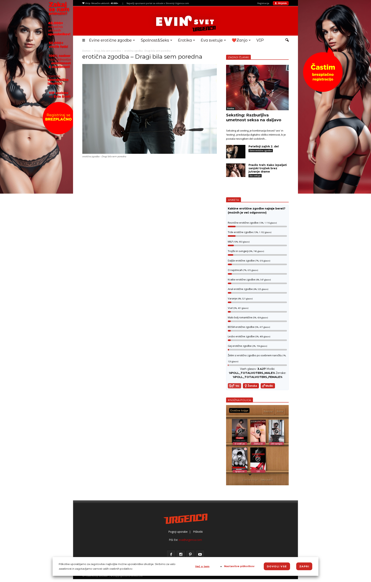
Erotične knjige (250, 480)
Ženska (252, 385)
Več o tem (202, 566)
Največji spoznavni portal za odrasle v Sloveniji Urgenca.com (158, 3)
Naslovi (268, 411)
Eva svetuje (212, 40)
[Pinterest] (190, 554)
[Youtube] (200, 554)
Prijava (282, 3)
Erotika (185, 40)
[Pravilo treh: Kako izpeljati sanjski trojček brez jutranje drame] (235, 170)
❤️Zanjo (240, 40)
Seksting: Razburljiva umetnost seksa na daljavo (253, 117)
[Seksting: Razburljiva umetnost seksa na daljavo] (257, 87)
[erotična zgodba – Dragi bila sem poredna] (149, 153)
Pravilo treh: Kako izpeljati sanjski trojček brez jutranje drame (267, 168)
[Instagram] (181, 554)
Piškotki (198, 531)
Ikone (280, 411)
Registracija (263, 3)
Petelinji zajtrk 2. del (263, 146)
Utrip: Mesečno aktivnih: (101, 3)
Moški (269, 385)
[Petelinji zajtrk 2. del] (235, 151)
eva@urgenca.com (190, 540)
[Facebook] (171, 554)
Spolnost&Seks (155, 40)
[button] (287, 40)
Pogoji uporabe (178, 531)
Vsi (237, 385)
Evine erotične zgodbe (110, 40)
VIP (260, 40)
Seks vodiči (267, 480)
